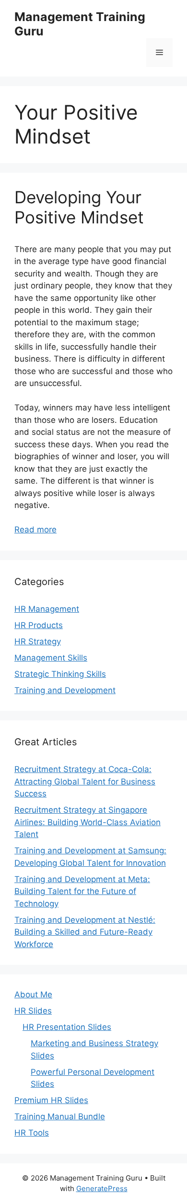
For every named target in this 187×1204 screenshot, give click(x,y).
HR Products (38, 625)
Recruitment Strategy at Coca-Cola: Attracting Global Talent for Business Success (84, 781)
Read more (35, 529)
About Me (33, 994)
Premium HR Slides (51, 1100)
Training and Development (65, 690)
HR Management (46, 609)
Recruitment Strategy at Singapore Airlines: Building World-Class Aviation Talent (87, 822)
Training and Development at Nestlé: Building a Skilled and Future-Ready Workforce (84, 932)
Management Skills (50, 658)
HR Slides (33, 1011)
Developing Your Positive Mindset (79, 207)
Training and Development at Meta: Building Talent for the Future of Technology (82, 891)
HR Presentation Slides (67, 1027)
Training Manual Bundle (59, 1116)
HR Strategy (37, 641)
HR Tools (31, 1133)
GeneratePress (102, 1188)
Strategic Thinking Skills (60, 674)
